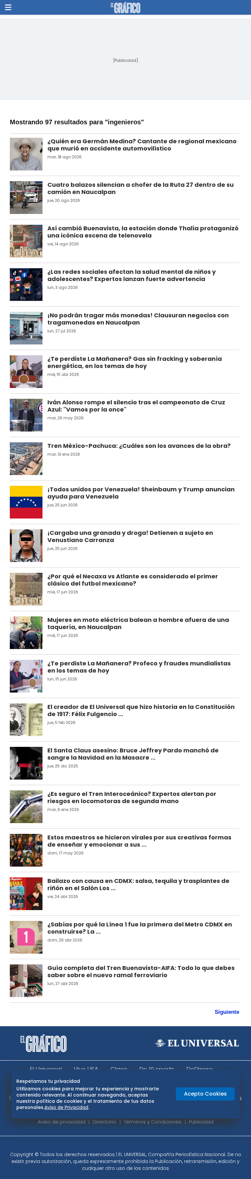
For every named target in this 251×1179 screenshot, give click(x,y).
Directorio (104, 1121)
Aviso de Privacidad (66, 1107)
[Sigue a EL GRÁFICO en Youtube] (132, 1145)
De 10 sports (156, 1069)
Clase (118, 1069)
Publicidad (201, 1121)
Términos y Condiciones (152, 1121)
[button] (8, 7)
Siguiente (227, 1012)
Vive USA (86, 1069)
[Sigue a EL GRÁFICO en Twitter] (123, 1145)
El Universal (46, 1069)
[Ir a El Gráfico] (125, 7)
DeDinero (199, 1069)
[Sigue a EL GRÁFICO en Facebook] (118, 1145)
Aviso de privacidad (61, 1121)
